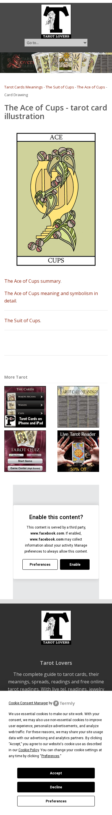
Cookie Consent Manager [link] (28, 703)
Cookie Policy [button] (28, 750)
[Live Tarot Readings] (78, 450)
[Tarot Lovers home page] (56, 21)
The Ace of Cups (91, 87)
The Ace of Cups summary (32, 281)
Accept (56, 773)
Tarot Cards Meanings (23, 87)
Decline (56, 787)
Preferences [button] (50, 756)
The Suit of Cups (60, 87)
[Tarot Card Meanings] (78, 406)
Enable (74, 565)
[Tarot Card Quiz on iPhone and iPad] (25, 450)
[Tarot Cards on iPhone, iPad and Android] (25, 406)
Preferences (56, 801)
